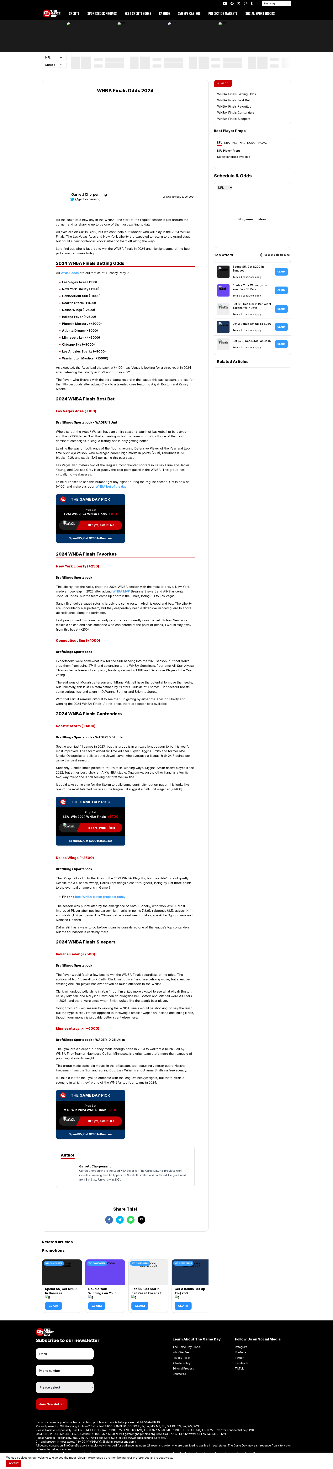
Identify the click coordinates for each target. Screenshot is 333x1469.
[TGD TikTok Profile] (252, 3)
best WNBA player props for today (100, 897)
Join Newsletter (51, 1404)
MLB (234, 142)
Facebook (241, 1363)
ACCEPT (13, 1463)
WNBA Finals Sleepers (234, 119)
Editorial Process (183, 1368)
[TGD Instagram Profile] (246, 3)
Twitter (239, 1357)
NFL (219, 142)
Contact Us (180, 1373)
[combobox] (264, 3)
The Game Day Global (187, 1347)
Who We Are (181, 1352)
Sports (74, 13)
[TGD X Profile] (239, 3)
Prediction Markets (223, 13)
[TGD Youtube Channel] (224, 3)
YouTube (240, 1352)
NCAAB (262, 142)
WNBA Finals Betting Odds (236, 94)
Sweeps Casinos (189, 13)
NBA (227, 142)
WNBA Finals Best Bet (233, 100)
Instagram (241, 1347)
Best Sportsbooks (137, 13)
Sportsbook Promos (102, 13)
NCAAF (251, 142)
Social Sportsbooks (260, 13)
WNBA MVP (121, 591)
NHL (242, 142)
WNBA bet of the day (111, 486)
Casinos (164, 13)
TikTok (239, 1368)
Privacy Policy (182, 1357)
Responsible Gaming (277, 254)
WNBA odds (70, 273)
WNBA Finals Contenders (236, 112)
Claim (54, 1306)
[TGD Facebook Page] (232, 3)
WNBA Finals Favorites (234, 106)
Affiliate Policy (181, 1363)
